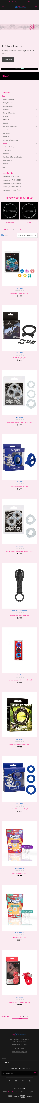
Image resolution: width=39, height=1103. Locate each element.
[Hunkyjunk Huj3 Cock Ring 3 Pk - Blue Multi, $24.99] (19, 650)
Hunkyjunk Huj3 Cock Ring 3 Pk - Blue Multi (19, 680)
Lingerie (5, 123)
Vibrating (8, 150)
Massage (6, 154)
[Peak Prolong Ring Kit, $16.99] (19, 328)
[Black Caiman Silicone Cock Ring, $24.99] (19, 714)
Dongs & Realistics (9, 113)
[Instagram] (23, 1081)
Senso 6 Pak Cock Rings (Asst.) (19, 293)
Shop (3, 96)
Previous (14, 230)
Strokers (6, 120)
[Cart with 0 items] (36, 7)
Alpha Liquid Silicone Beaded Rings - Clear (19, 422)
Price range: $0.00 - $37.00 (11, 177)
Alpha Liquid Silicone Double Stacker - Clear (19, 551)
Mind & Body (7, 160)
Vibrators (6, 110)
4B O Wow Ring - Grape (19, 873)
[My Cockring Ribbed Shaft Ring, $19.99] (19, 585)
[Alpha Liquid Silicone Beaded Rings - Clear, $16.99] (19, 392)
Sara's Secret (12, 1092)
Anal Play (6, 130)
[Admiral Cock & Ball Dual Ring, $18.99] (19, 456)
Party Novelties (8, 103)
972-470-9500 (19, 1048)
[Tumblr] (30, 1081)
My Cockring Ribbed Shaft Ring (19, 616)
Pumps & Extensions (10, 127)
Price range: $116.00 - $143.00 (12, 190)
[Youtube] (16, 1081)
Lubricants (6, 116)
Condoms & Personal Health (12, 157)
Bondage (6, 137)
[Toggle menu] (3, 7)
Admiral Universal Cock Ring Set (19, 809)
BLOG (22, 1088)
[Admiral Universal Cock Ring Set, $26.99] (19, 779)
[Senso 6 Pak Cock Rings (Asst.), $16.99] (19, 263)
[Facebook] (9, 1081)
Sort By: (20, 235)
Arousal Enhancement (10, 140)
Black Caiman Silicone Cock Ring (20, 744)
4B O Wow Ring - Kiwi (19, 938)
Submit (35, 1073)
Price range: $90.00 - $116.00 (11, 187)
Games (5, 164)
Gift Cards (5, 168)
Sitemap (33, 1092)
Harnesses (6, 133)
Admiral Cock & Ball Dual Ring (19, 487)
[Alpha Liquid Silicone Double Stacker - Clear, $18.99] (19, 521)
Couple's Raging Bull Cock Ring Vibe (19, 1002)
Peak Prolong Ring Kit (19, 358)
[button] (8, 59)
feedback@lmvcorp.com (19, 1052)
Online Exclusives (8, 99)
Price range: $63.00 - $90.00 (11, 183)
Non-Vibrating (9, 147)
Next (26, 230)
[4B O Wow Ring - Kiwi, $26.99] (19, 908)
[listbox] (30, 235)
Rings (5, 143)
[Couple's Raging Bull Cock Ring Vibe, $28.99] (19, 972)
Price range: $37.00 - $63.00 (11, 180)
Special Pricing (8, 106)
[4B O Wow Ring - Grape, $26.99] (19, 843)
